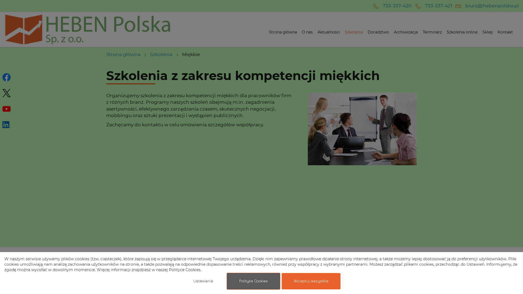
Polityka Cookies (253, 281)
